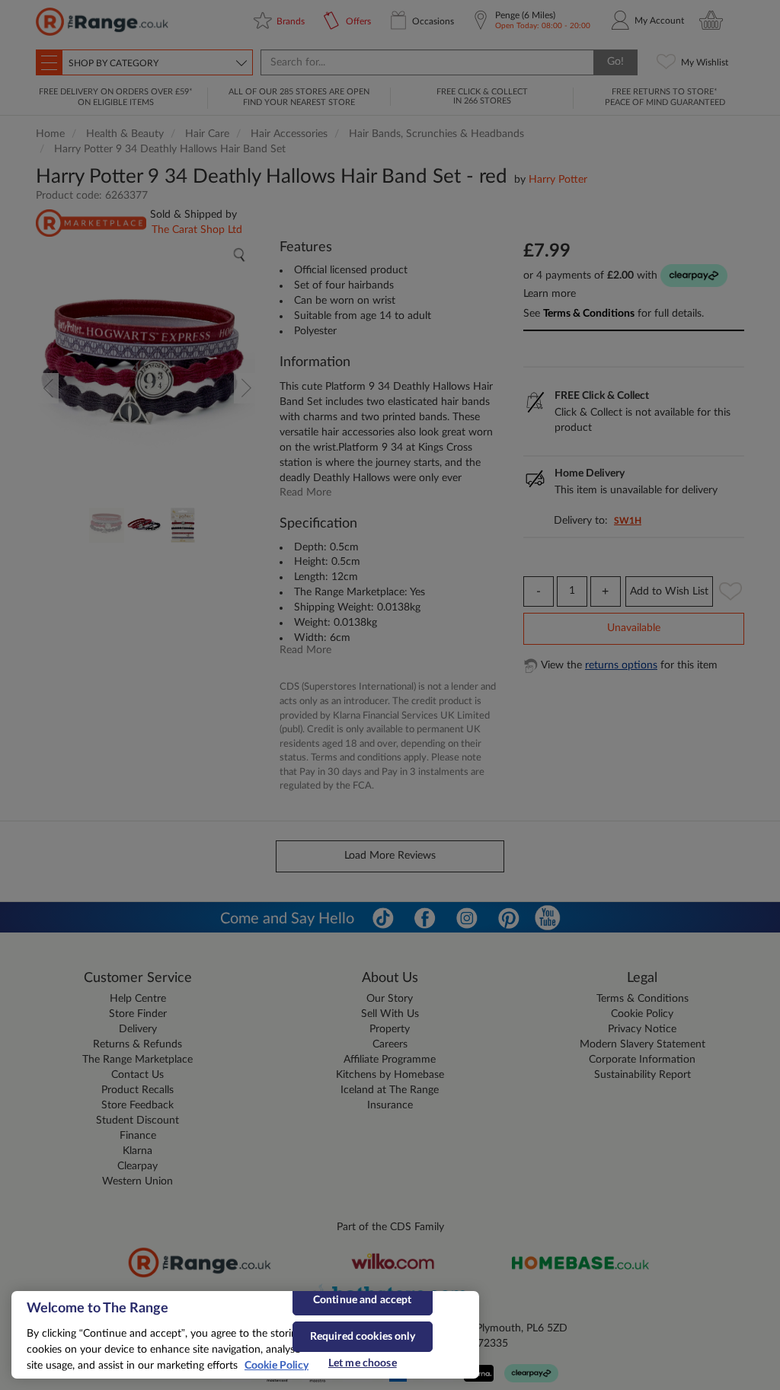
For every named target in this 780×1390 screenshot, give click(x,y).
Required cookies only (362, 1336)
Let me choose (362, 1363)
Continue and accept (362, 1300)
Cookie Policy (276, 1365)
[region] (245, 1335)
